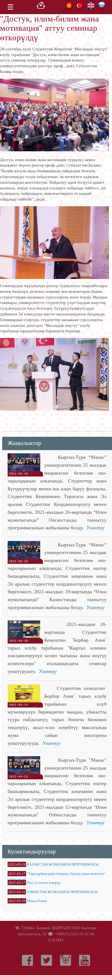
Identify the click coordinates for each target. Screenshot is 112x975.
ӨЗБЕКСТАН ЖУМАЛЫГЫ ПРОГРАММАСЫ (62, 892)
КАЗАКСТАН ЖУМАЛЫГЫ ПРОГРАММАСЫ (62, 864)
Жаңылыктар (24, 442)
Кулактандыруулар (32, 851)
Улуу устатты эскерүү (44, 883)
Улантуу (95, 527)
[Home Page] (40, 6)
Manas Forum (37, 901)
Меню (10, 7)
